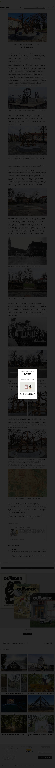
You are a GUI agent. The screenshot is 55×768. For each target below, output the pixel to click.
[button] (35, 370)
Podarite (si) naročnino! (27, 379)
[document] (27, 384)
